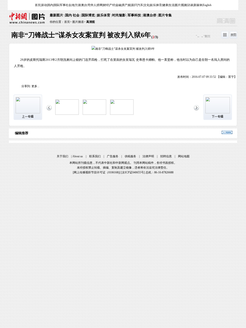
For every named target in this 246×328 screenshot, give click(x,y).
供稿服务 (130, 156)
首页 (38, 5)
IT (135, 5)
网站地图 (184, 156)
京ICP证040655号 (133, 172)
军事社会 (65, 5)
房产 (125, 5)
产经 (112, 5)
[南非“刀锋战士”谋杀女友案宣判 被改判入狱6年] (67, 113)
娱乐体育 (103, 15)
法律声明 (148, 156)
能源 (131, 5)
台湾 (87, 5)
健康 (165, 5)
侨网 (100, 5)
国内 (50, 5)
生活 (171, 5)
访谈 (190, 5)
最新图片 (56, 15)
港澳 (81, 5)
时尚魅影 (119, 15)
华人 (93, 5)
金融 (118, 5)
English (207, 5)
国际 (56, 5)
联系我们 (95, 156)
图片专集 (165, 15)
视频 (184, 5)
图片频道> (79, 22)
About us (77, 156)
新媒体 (198, 5)
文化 (146, 5)
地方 (75, 5)
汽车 (140, 5)
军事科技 (134, 15)
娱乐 (153, 5)
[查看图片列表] (224, 37)
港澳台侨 (149, 15)
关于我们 (62, 156)
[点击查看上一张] (66, 61)
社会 (76, 15)
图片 (178, 5)
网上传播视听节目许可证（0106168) (96, 172)
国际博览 (88, 15)
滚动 (44, 5)
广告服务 (112, 156)
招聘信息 (166, 156)
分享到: (26, 86)
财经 (106, 5)
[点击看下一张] (180, 61)
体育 (159, 5)
